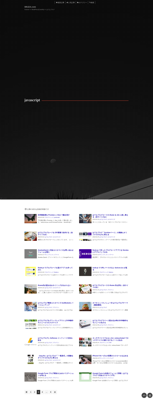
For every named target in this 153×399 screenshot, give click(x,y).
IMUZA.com (30, 7)
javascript (57, 217)
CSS (110, 342)
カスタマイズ (111, 219)
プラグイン (111, 290)
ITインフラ (48, 254)
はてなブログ (103, 219)
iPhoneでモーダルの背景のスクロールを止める (110, 356)
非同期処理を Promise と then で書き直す (54, 215)
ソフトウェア (110, 358)
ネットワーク (55, 254)
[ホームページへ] (149, 395)
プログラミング (49, 217)
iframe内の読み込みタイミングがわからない (54, 285)
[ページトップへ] (144, 395)
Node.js (56, 272)
